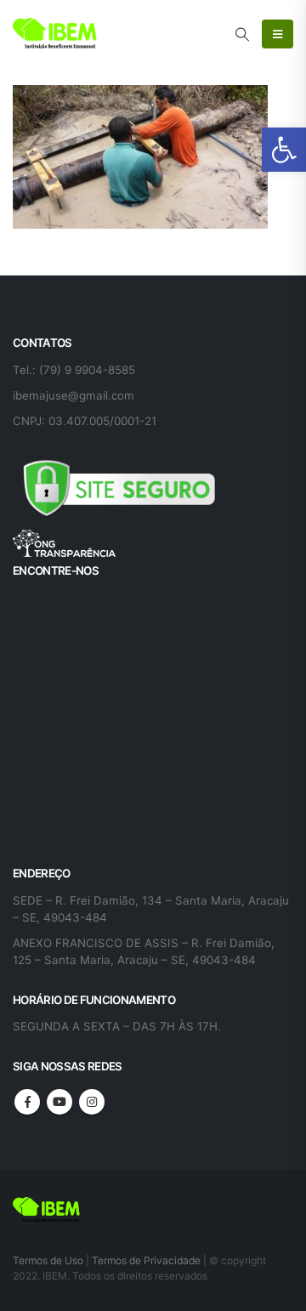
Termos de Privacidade (146, 1260)
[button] (284, 150)
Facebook (27, 1102)
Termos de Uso (49, 1260)
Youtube (59, 1102)
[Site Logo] (55, 34)
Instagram (92, 1102)
